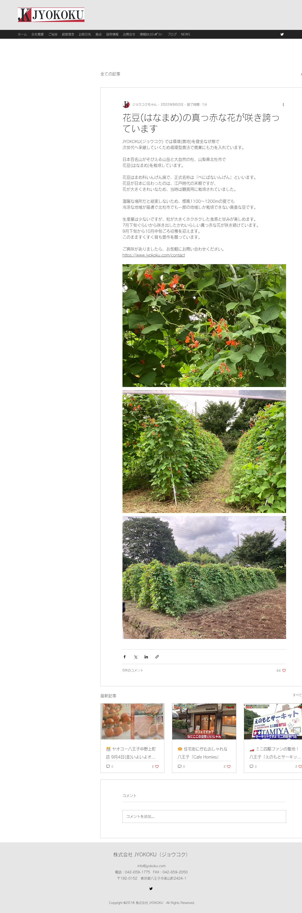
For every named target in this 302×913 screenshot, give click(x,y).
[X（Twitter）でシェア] (135, 657)
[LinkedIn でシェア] (146, 657)
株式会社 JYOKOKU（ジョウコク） (152, 854)
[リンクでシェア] (157, 657)
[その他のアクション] (283, 104)
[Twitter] (282, 34)
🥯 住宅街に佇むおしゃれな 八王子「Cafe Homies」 (202, 753)
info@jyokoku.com (152, 866)
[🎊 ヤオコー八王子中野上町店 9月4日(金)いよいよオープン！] (132, 721)
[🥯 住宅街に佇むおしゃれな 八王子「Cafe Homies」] (204, 721)
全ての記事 (110, 74)
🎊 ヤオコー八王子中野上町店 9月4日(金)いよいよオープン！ (131, 754)
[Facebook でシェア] (124, 657)
